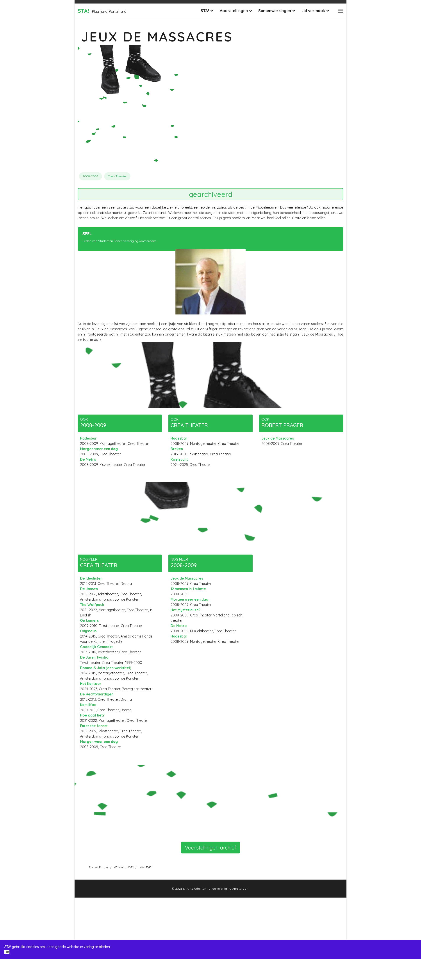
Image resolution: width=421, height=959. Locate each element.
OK (6, 952)
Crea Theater (117, 176)
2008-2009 (90, 176)
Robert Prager (98, 867)
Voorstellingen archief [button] (210, 847)
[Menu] (340, 11)
